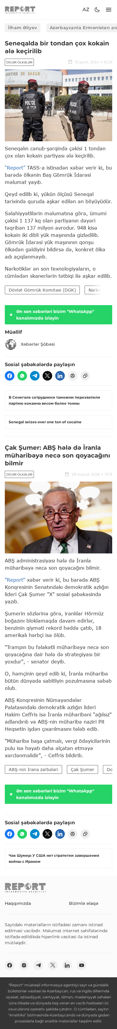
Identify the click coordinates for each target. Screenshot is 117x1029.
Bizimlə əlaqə (83, 903)
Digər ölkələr (19, 62)
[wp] (22, 376)
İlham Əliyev (22, 27)
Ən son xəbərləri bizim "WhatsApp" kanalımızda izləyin (55, 315)
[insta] (24, 965)
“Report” (15, 167)
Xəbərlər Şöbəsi (38, 344)
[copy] (85, 376)
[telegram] (35, 376)
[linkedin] (60, 376)
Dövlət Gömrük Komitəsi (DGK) (42, 289)
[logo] (20, 10)
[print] (72, 376)
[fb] (9, 376)
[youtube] (81, 965)
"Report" (15, 580)
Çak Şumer (82, 769)
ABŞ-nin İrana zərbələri (33, 769)
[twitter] (47, 376)
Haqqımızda (18, 903)
